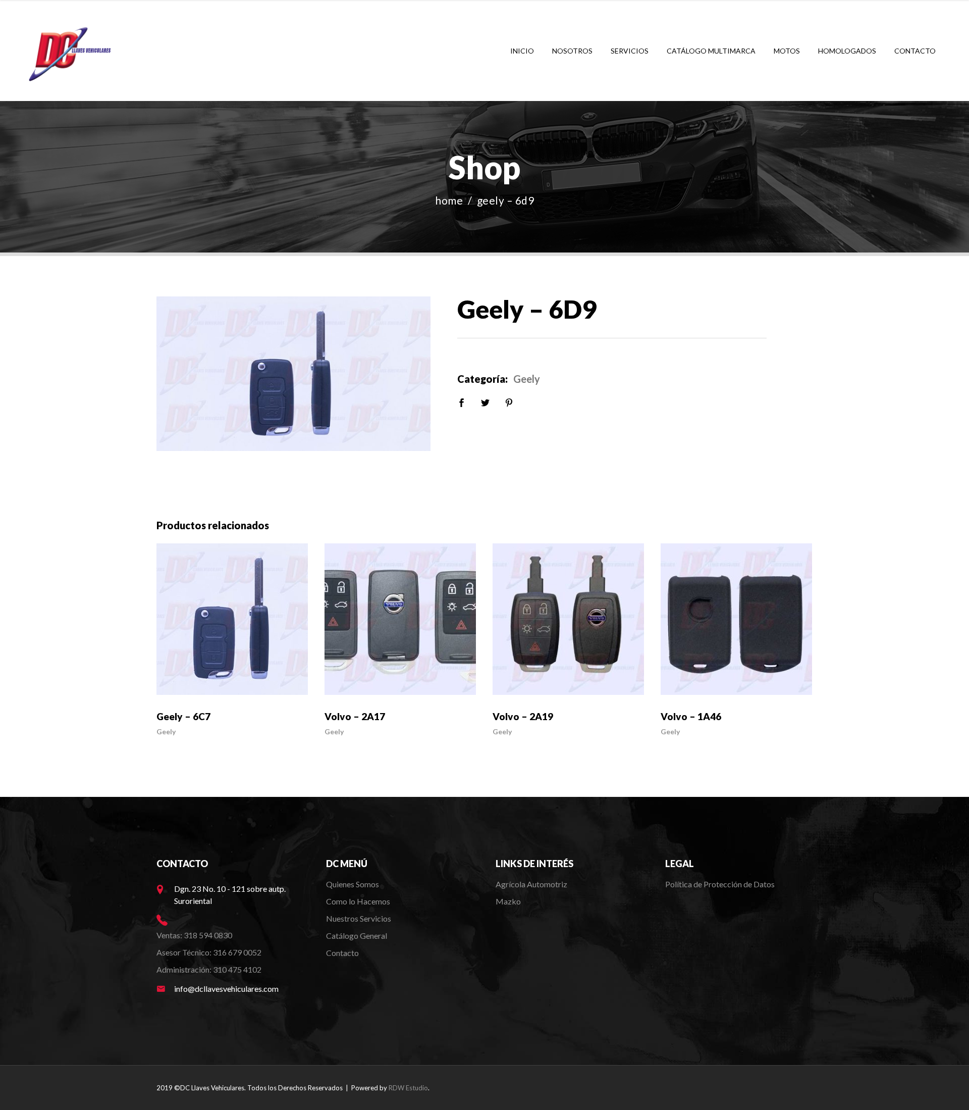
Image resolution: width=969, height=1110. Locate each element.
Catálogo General (356, 935)
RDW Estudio (408, 1088)
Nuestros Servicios (358, 918)
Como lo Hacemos (358, 901)
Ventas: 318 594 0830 (194, 935)
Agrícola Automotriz (532, 884)
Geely (526, 379)
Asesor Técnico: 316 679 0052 (208, 952)
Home (449, 200)
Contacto (342, 952)
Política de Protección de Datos (720, 884)
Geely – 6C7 (183, 716)
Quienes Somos (352, 884)
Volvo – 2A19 (523, 716)
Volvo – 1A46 (691, 716)
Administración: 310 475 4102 (208, 969)
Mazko (508, 901)
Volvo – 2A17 (355, 716)
